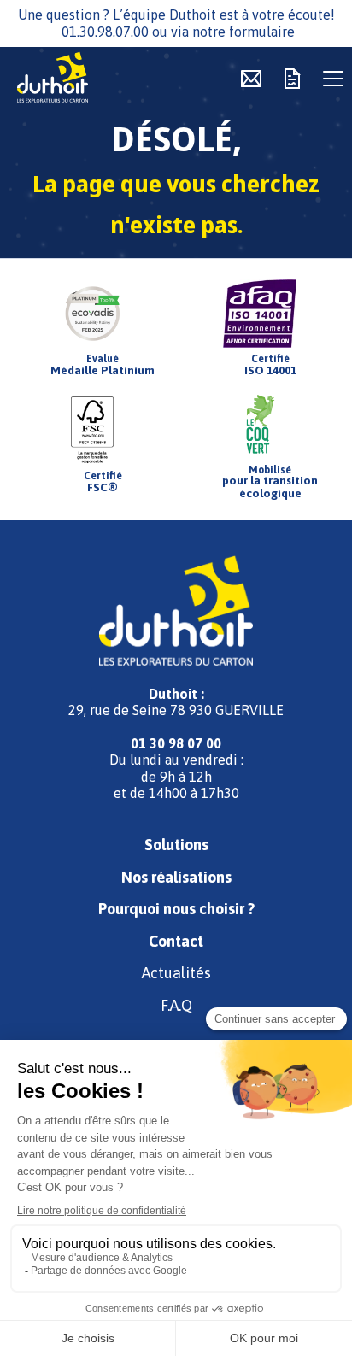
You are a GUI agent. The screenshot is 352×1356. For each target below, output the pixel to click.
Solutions (176, 845)
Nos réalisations (176, 877)
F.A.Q (176, 1005)
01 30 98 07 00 (176, 743)
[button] (333, 78)
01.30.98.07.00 (105, 31)
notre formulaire (243, 31)
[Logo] (77, 78)
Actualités (176, 973)
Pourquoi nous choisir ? (176, 909)
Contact (176, 941)
